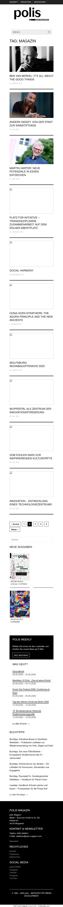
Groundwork (18, 671)
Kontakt (13, 851)
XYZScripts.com (44, 906)
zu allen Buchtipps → (19, 794)
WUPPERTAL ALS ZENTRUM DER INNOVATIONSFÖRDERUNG (30, 410)
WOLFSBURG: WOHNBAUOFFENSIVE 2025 (27, 364)
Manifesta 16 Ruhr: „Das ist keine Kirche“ (31, 680)
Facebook (14, 875)
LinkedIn (13, 872)
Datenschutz (15, 856)
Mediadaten (40, 2)
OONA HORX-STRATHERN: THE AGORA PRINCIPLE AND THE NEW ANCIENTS (31, 316)
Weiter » (14, 529)
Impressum (14, 854)
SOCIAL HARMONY (21, 270)
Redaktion (26, 2)
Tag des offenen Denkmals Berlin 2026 (30, 701)
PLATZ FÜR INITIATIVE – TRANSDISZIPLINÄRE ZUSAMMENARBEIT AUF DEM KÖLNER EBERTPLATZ (28, 222)
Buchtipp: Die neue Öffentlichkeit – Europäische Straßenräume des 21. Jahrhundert (26, 754)
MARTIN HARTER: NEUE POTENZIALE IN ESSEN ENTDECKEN (25, 171)
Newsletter (14, 841)
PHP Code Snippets (20, 906)
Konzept (14, 2)
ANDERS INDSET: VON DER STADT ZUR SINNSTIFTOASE (31, 123)
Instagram (14, 869)
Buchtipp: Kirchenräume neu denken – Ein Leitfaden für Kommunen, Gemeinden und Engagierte (29, 767)
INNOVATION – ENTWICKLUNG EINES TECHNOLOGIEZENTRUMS (31, 502)
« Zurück (15, 524)
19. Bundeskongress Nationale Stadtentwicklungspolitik (26, 712)
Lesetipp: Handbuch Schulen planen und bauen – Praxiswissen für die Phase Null (28, 787)
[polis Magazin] (31, 19)
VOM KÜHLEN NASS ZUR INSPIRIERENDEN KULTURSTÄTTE (31, 456)
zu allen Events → (20, 723)
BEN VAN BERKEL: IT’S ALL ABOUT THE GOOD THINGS (31, 77)
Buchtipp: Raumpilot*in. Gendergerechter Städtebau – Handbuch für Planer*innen (29, 777)
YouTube (13, 878)
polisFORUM (15, 866)
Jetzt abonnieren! (21, 655)
